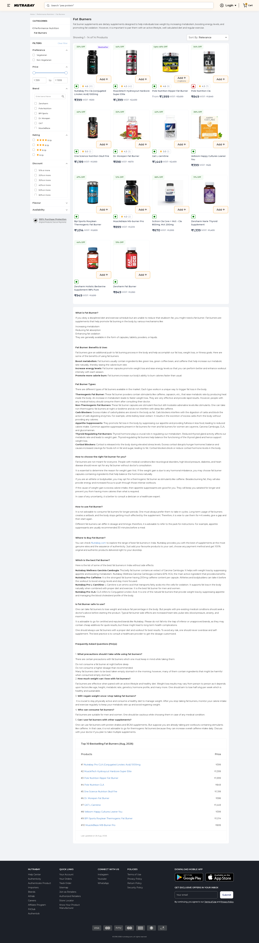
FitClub (31, 909)
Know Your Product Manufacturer (69, 906)
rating (36, 135)
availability (39, 209)
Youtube (102, 879)
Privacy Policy (134, 879)
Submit (226, 895)
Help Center (34, 874)
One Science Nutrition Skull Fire (100, 791)
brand (36, 88)
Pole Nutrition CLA (94, 784)
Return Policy (134, 883)
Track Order (65, 883)
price (35, 66)
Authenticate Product (39, 883)
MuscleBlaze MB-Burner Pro (100, 825)
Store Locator (66, 900)
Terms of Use (134, 874)
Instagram (103, 874)
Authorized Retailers (70, 896)
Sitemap (63, 887)
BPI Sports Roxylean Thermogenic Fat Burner (108, 818)
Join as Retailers (67, 892)
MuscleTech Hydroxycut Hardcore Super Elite (108, 771)
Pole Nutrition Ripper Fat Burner (101, 778)
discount (38, 163)
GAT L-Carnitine (92, 805)
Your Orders (65, 879)
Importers (33, 887)
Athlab (31, 896)
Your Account (66, 874)
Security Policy (135, 887)
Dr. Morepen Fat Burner (96, 798)
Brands (31, 892)
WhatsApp (103, 883)
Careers (32, 900)
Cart (250, 5)
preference (39, 50)
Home (32, 14)
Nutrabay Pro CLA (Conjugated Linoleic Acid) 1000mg (112, 764)
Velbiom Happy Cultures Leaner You (103, 811)
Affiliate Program (37, 905)
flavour (37, 203)
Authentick (34, 913)
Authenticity (34, 879)
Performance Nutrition (45, 14)
